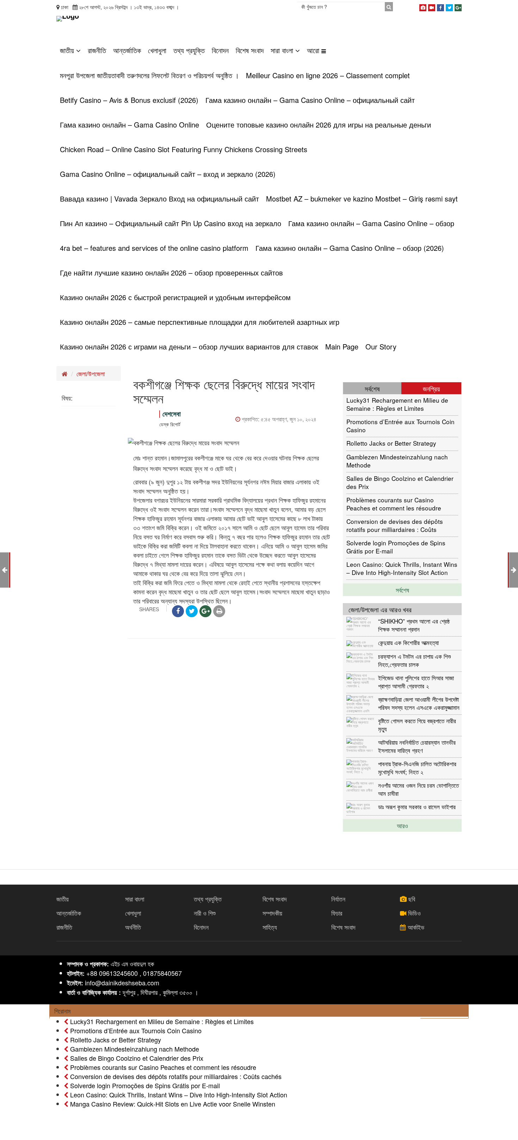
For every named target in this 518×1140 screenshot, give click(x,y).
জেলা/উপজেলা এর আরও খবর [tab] (380, 609)
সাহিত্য (270, 926)
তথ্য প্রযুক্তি (189, 50)
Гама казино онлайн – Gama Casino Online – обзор (371, 223)
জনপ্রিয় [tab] (431, 388)
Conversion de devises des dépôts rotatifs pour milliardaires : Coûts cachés (394, 525)
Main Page (341, 346)
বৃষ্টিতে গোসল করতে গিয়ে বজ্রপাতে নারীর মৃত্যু (417, 724)
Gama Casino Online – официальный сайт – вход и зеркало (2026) (168, 174)
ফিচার (336, 912)
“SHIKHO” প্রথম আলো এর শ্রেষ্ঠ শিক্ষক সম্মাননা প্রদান (414, 625)
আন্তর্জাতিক (127, 50)
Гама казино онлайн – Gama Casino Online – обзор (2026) (349, 248)
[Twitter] (449, 6)
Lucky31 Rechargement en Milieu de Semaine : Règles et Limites (397, 404)
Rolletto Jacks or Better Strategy (391, 443)
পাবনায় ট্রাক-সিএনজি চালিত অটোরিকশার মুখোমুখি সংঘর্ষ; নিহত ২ (417, 767)
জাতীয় (68, 50)
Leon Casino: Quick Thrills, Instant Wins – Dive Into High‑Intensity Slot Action (401, 568)
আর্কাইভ (415, 926)
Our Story (380, 346)
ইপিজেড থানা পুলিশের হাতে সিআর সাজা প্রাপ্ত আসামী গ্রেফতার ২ (416, 681)
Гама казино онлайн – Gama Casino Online (129, 124)
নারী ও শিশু (205, 912)
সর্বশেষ (402, 589)
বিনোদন (220, 50)
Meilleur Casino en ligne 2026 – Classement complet (328, 75)
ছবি (411, 898)
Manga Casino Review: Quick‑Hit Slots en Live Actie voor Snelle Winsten (171, 1103)
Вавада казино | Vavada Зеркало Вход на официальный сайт (159, 198)
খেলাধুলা (157, 50)
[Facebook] (440, 6)
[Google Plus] (458, 6)
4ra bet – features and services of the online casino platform (154, 248)
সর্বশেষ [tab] (372, 388)
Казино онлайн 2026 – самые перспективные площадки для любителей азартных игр (199, 322)
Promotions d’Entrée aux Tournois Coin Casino (400, 425)
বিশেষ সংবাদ (250, 50)
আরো (314, 50)
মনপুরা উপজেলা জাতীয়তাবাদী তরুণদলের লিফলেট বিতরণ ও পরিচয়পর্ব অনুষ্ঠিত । (149, 75)
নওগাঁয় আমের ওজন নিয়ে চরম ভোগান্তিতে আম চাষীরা (418, 789)
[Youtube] (431, 6)
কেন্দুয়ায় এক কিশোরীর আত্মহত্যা (408, 642)
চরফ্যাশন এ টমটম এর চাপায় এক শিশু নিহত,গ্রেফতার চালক (414, 660)
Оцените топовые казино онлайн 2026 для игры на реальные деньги (318, 124)
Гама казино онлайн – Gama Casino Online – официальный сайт (310, 100)
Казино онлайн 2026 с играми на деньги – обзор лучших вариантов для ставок (189, 346)
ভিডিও (413, 912)
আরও (402, 825)
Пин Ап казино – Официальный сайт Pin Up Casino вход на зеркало (170, 223)
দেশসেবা (171, 414)
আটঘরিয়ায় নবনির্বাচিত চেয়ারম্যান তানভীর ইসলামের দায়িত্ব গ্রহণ (417, 746)
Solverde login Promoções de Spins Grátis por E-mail (395, 546)
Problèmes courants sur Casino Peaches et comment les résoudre (393, 504)
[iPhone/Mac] (422, 6)
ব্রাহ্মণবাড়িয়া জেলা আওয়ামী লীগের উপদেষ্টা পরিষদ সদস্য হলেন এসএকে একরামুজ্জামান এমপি (419, 703)
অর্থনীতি (133, 926)
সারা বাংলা (283, 50)
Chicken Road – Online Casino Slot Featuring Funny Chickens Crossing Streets (183, 149)
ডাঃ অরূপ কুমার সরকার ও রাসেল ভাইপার (417, 807)
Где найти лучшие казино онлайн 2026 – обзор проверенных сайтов (171, 272)
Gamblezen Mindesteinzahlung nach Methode (397, 461)
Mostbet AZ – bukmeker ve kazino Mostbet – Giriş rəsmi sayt (362, 198)
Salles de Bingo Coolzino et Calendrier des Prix (400, 482)
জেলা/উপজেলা (90, 373)
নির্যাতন (338, 898)
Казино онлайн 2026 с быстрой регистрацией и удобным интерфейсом (175, 297)
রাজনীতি (97, 50)
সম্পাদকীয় (272, 912)
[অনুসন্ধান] (389, 6)
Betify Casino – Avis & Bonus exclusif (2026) (129, 100)
